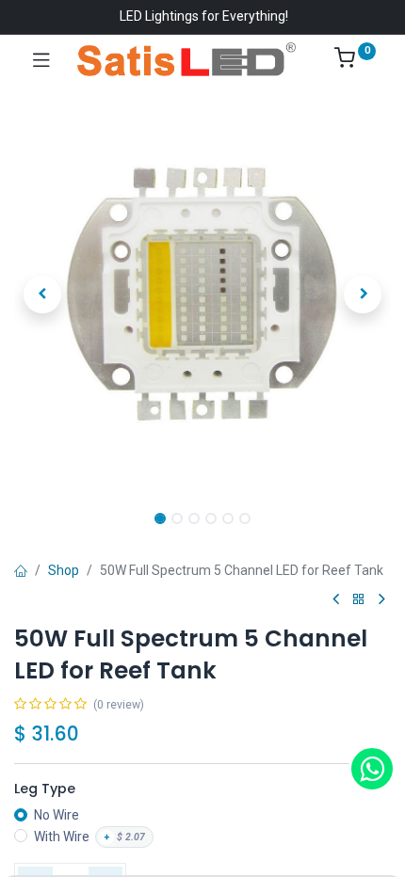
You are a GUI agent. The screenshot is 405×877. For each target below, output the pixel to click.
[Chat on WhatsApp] (372, 768)
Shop (63, 570)
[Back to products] (359, 600)
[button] (42, 294)
